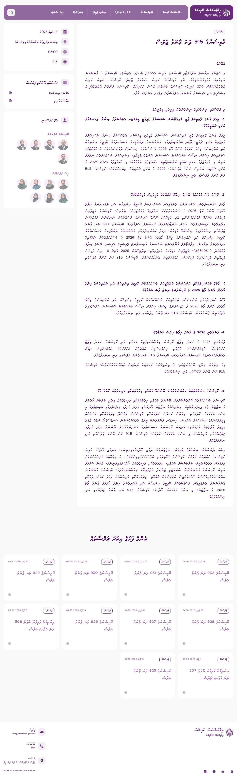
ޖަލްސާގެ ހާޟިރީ (61, 100)
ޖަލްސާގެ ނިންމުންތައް (59, 93)
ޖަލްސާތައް (219, 32)
